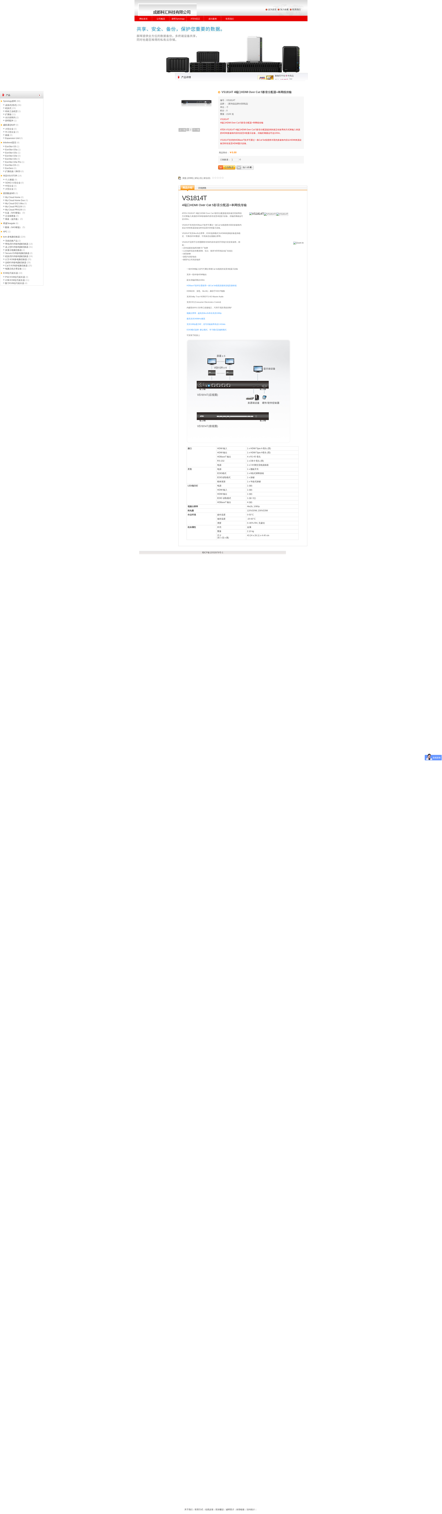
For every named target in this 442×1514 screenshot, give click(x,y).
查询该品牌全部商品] (238, 104)
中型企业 (9, 186)
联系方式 (199, 1509)
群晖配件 (9, 120)
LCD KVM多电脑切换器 (16, 259)
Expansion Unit (12, 138)
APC (5, 231)
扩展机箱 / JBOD (13, 171)
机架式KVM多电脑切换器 (16, 256)
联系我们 (296, 9)
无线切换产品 (11, 241)
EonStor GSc (11, 153)
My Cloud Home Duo (15, 200)
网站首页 (143, 19)
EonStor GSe (11, 156)
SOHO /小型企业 (13, 183)
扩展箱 (8, 114)
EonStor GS (10, 146)
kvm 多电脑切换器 (11, 237)
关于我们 (188, 1509)
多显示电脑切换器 (13, 250)
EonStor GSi (11, 159)
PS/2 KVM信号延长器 (15, 277)
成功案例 (212, 19)
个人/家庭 (9, 179)
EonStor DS (10, 165)
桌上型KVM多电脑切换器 (16, 247)
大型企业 (9, 129)
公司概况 (161, 19)
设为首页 (272, 9)
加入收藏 (284, 9)
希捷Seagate (9, 223)
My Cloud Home (12, 197)
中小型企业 (10, 132)
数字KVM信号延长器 (14, 283)
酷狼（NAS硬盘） (13, 227)
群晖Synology (178, 19)
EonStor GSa (11, 149)
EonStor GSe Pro (13, 162)
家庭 (7, 135)
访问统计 (251, 1509)
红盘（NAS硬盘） (13, 213)
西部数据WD (9, 193)
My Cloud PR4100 (13, 210)
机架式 (8, 108)
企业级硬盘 (10, 216)
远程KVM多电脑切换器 (15, 262)
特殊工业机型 (11, 111)
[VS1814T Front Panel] (299, 245)
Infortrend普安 (9, 142)
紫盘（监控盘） (12, 219)
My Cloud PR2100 (13, 206)
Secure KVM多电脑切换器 (17, 253)
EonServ (9, 168)
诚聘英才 (230, 1509)
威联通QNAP (9, 125)
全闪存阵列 (10, 117)
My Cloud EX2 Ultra (14, 203)
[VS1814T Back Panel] (282, 214)
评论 (197, 178)
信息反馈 (209, 1509)
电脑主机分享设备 (13, 269)
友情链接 (240, 1509)
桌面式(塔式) (11, 105)
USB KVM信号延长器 (15, 280)
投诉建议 (219, 1509)
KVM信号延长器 (10, 273)
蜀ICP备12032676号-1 (212, 552)
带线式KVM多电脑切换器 (16, 244)
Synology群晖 (9, 101)
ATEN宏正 (195, 19)
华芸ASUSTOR (10, 176)
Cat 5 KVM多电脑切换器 (16, 265)
